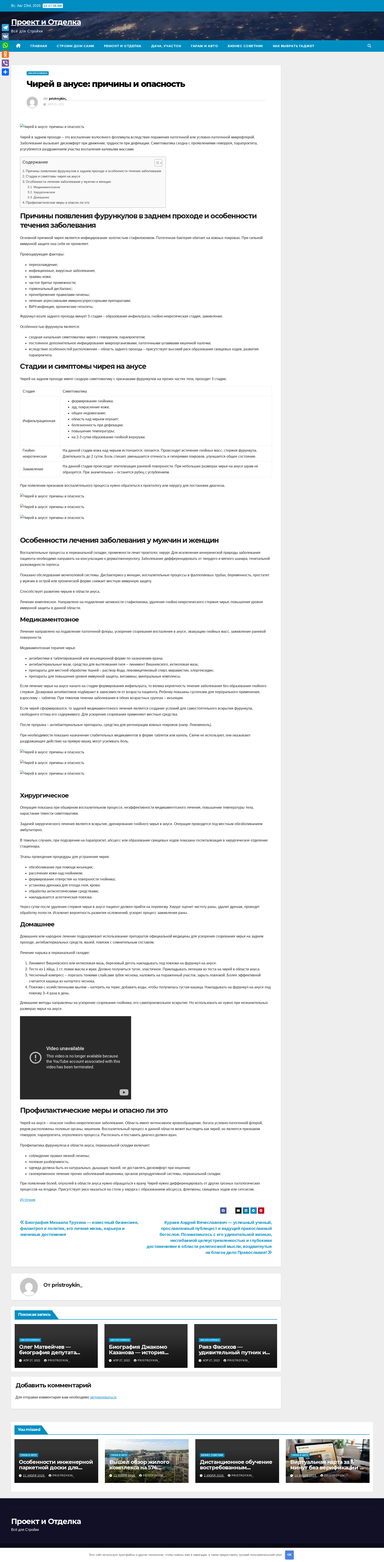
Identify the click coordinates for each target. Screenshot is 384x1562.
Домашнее (41, 197)
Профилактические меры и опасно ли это (57, 202)
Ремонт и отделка (122, 46)
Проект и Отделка (46, 22)
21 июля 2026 (34, 1475)
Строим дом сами (75, 46)
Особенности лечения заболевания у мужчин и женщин (68, 182)
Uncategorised (37, 73)
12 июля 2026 (125, 1475)
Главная (38, 46)
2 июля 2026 (214, 1475)
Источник (27, 1200)
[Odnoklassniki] (5, 54)
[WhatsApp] (5, 45)
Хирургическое (44, 192)
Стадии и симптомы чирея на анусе (53, 176)
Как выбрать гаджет (293, 46)
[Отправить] (5, 72)
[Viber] (5, 63)
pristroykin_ (58, 99)
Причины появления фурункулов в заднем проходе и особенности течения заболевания (93, 171)
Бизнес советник (245, 46)
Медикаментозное (47, 187)
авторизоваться (103, 1397)
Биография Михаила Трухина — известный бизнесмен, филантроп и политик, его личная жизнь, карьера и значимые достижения (79, 1228)
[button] (369, 46)
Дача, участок (166, 46)
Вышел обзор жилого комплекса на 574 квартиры (139, 1467)
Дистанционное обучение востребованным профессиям (236, 1467)
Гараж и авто (204, 46)
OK (289, 1554)
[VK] (5, 36)
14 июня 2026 (305, 1475)
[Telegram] (5, 27)
